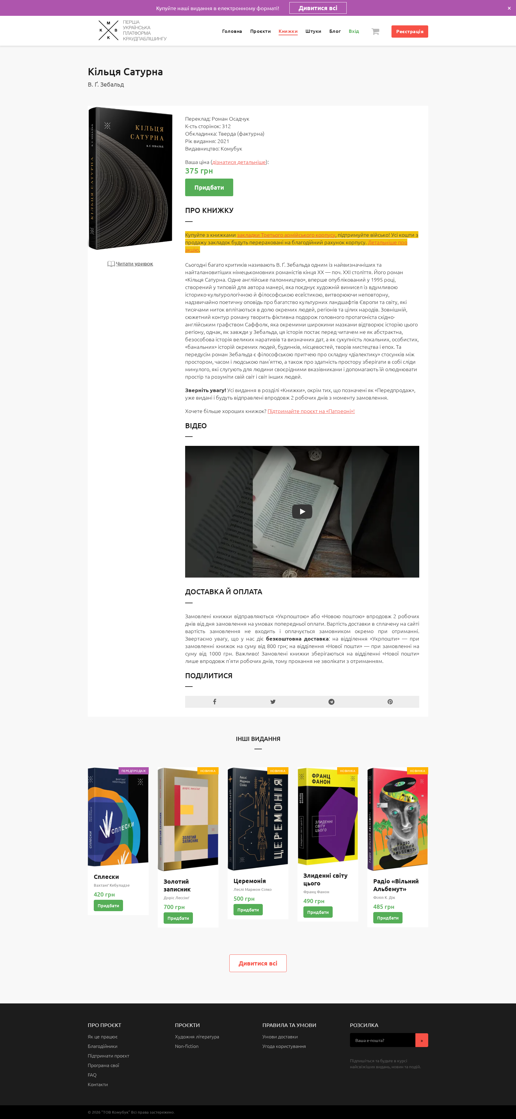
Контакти (98, 1084)
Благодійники (102, 1046)
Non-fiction (187, 1046)
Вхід (354, 30)
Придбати (209, 187)
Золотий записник (177, 885)
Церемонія (250, 881)
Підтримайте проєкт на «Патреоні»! (311, 410)
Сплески (106, 876)
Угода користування (284, 1046)
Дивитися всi (258, 963)
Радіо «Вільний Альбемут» (396, 885)
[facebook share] (214, 702)
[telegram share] (331, 702)
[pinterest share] (390, 702)
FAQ (92, 1074)
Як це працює (103, 1036)
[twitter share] (273, 702)
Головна (232, 30)
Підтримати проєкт (108, 1055)
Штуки (313, 30)
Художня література (197, 1036)
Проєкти (260, 30)
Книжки (288, 30)
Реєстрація (409, 31)
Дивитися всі (318, 8)
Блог (335, 30)
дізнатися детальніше (239, 161)
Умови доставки (280, 1036)
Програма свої (103, 1065)
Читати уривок (134, 263)
